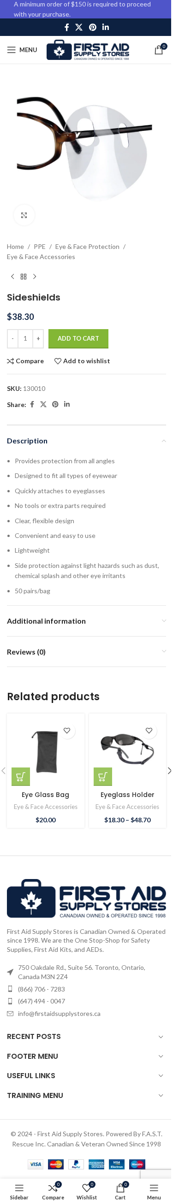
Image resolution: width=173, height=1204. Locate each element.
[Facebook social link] (66, 27)
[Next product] (34, 277)
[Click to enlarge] (24, 215)
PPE (40, 246)
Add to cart (78, 338)
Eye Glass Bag (45, 794)
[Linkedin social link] (105, 27)
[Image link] (86, 897)
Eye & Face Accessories (41, 256)
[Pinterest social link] (92, 27)
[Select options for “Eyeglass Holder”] (103, 776)
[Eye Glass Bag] (46, 752)
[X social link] (79, 27)
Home (15, 246)
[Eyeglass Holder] (128, 752)
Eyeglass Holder (128, 794)
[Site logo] (88, 49)
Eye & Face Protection (87, 246)
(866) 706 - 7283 (41, 989)
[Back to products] (23, 277)
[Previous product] (12, 277)
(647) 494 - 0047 (41, 1001)
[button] (21, 776)
